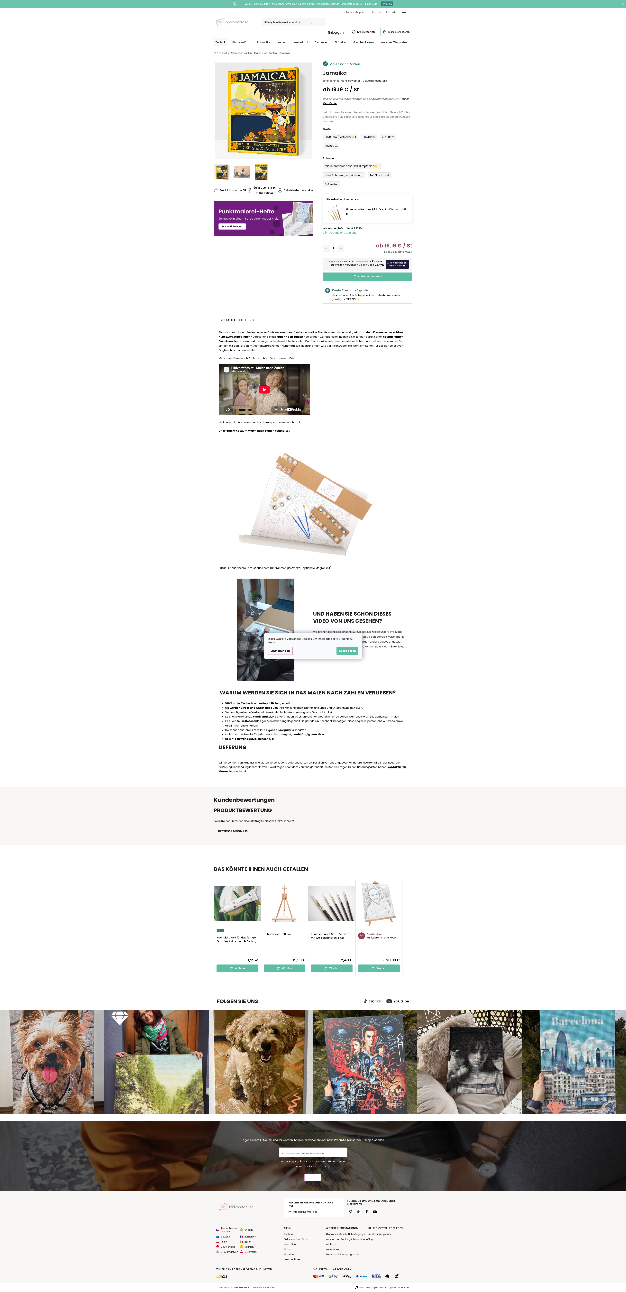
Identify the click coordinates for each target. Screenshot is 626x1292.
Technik (288, 1234)
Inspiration (290, 1244)
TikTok (393, 646)
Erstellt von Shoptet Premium (373, 1287)
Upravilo (399, 1287)
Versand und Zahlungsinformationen (347, 1239)
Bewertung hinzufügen (233, 831)
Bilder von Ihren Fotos (296, 1239)
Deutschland (228, 1246)
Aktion (287, 1249)
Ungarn (249, 1229)
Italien (248, 1241)
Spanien (249, 1246)
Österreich (251, 1252)
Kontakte (391, 12)
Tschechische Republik (229, 1230)
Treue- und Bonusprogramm (342, 1254)
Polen (224, 1241)
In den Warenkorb (370, 276)
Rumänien (250, 1236)
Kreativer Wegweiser (379, 1234)
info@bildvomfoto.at (305, 1211)
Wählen (240, 968)
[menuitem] (220, 42)
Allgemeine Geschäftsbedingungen (346, 1234)
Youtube (401, 1001)
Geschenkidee (292, 1259)
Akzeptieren (347, 651)
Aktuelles (289, 1254)
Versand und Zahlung (342, 233)
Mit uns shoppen (355, 12)
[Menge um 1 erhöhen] (340, 248)
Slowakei (225, 1236)
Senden (313, 1178)
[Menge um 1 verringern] (326, 248)
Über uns (376, 12)
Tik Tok (375, 1001)
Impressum (332, 1249)
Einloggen (335, 32)
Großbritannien (229, 1252)
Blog (370, 1239)
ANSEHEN (387, 4)
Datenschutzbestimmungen (311, 1166)
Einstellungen (280, 651)
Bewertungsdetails (375, 81)
